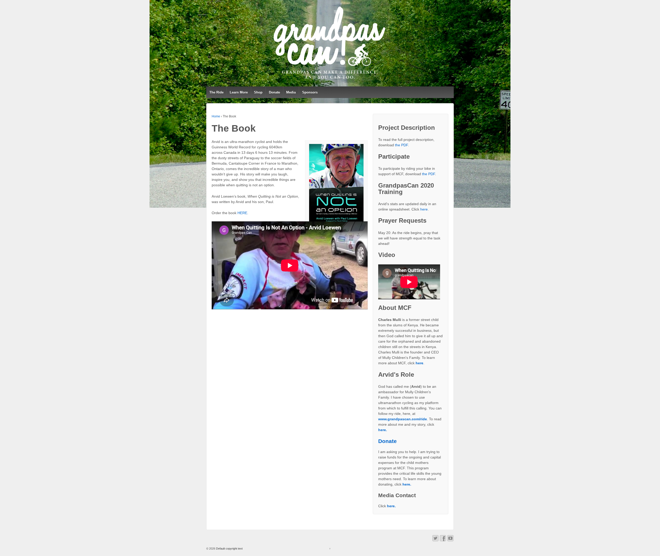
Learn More (239, 92)
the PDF (401, 145)
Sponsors (310, 92)
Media (291, 92)
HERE (242, 213)
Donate (274, 92)
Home (216, 116)
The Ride (216, 92)
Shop (258, 92)
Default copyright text (229, 548)
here (424, 209)
